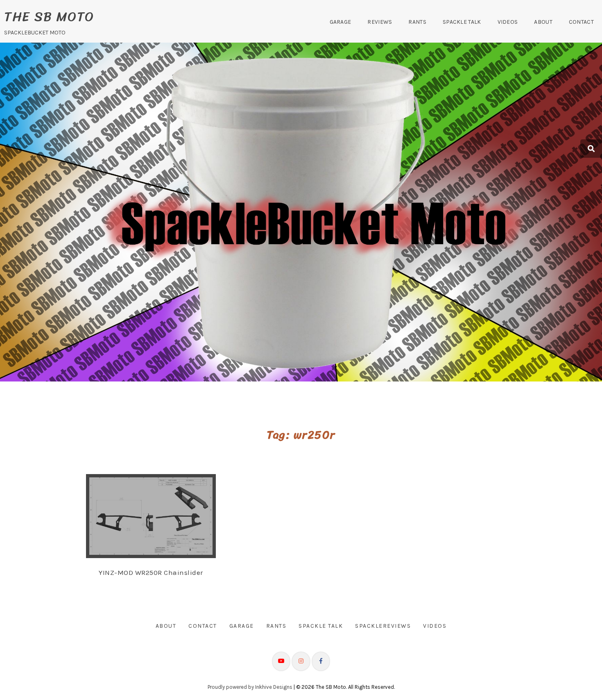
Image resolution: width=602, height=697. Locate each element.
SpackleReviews (383, 625)
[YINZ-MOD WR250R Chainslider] (159, 515)
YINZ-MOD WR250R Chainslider (151, 572)
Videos (508, 21)
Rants (417, 21)
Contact (581, 21)
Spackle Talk (462, 21)
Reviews (379, 21)
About (543, 21)
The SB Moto (49, 16)
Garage (340, 21)
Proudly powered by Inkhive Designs (250, 687)
